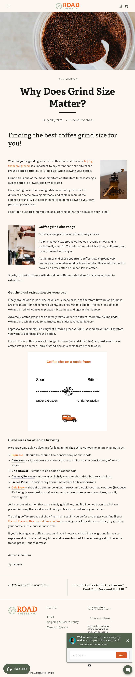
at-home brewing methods (37, 195)
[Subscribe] (109, 618)
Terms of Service (58, 627)
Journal (70, 79)
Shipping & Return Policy (63, 622)
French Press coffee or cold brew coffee (34, 521)
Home (61, 79)
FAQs (50, 616)
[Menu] (9, 6)
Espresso (14, 329)
